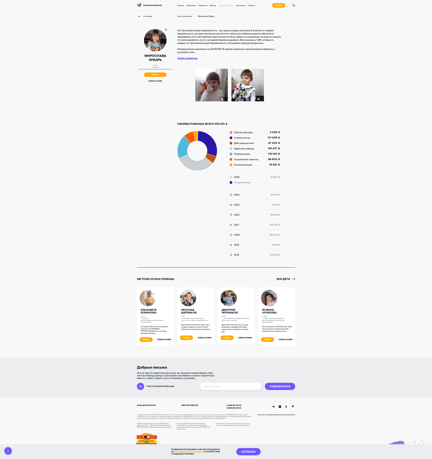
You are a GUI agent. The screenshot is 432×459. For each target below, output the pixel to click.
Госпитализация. (243, 164)
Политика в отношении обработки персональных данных (276, 414)
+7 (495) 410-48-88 (233, 405)
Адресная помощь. (244, 148)
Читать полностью (187, 58)
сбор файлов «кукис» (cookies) (189, 452)
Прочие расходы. (243, 132)
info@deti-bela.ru (190, 405)
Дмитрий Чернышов (230, 311)
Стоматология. (242, 137)
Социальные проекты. (246, 159)
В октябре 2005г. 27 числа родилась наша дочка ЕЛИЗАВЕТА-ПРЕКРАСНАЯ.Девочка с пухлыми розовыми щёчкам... (154, 330)
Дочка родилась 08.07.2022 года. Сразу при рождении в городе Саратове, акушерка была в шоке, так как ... (277, 329)
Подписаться (280, 386)
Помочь (278, 5)
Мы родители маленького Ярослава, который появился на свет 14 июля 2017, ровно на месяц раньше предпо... (196, 327)
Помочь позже (155, 81)
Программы (191, 5)
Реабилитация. (242, 154)
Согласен (248, 451)
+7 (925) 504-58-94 (233, 408)
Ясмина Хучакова (269, 311)
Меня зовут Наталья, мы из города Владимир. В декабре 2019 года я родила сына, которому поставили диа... (235, 328)
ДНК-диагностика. (244, 143)
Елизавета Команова (149, 311)
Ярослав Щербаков (189, 311)
